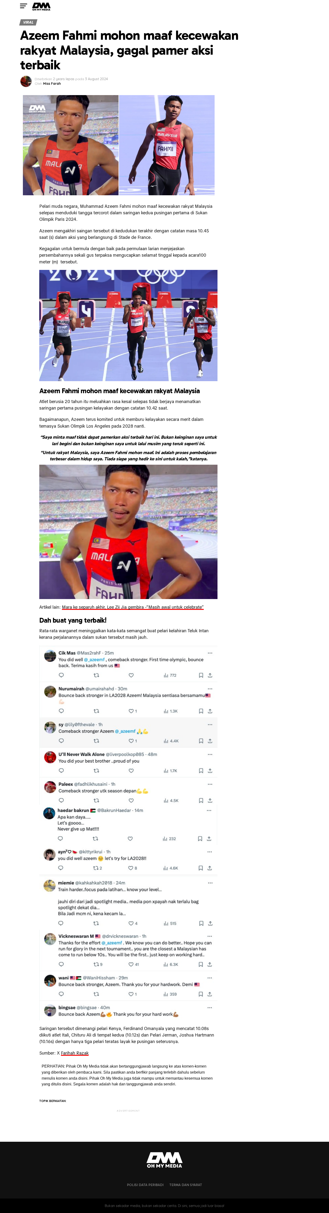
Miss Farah (52, 83)
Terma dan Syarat (185, 1185)
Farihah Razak (75, 1053)
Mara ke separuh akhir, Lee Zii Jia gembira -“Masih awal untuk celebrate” (133, 607)
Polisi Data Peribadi (145, 1185)
